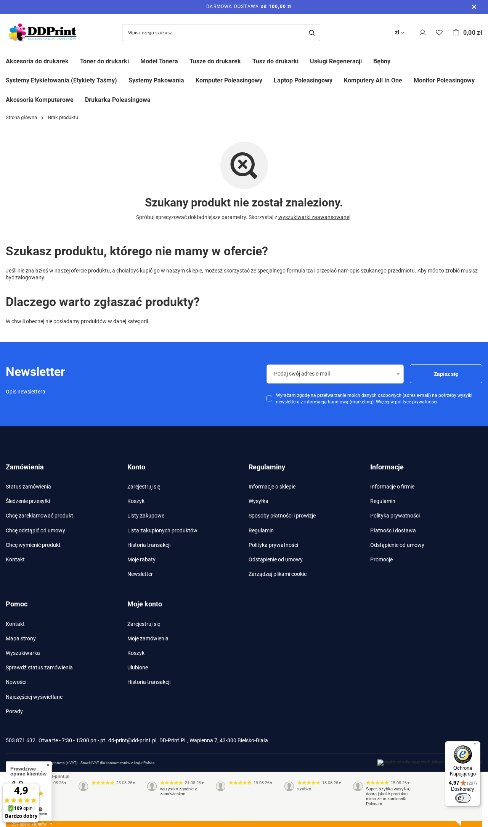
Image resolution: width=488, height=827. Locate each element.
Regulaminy (267, 467)
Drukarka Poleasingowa (118, 99)
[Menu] (475, 745)
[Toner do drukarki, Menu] (134, 60)
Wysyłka (258, 501)
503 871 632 (20, 740)
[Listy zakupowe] (439, 32)
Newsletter (140, 574)
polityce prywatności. (416, 402)
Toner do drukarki (104, 61)
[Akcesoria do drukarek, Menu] (74, 60)
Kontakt (15, 559)
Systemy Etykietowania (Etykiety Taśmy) (61, 80)
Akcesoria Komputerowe (40, 99)
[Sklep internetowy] (429, 762)
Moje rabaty (141, 559)
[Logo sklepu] (44, 32)
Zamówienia (25, 467)
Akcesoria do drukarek (37, 61)
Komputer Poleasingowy (229, 80)
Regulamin (261, 530)
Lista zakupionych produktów (162, 530)
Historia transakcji (148, 545)
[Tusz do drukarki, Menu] (304, 60)
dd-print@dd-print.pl (132, 740)
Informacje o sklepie (272, 487)
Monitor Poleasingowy (444, 80)
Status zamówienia (28, 487)
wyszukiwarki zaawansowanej (314, 217)
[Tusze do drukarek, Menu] (247, 60)
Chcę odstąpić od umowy (35, 530)
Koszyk (135, 501)
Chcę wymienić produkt (33, 545)
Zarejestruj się (143, 487)
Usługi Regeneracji (336, 61)
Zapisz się (446, 374)
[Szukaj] (311, 32)
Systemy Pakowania (156, 80)
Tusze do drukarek (215, 61)
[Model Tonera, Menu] (184, 60)
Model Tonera (159, 61)
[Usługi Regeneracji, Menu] (367, 60)
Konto (136, 467)
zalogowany (29, 277)
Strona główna (21, 117)
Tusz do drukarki (275, 61)
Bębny (381, 61)
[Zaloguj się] (422, 32)
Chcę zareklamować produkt (39, 516)
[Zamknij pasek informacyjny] (474, 6)
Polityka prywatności (273, 545)
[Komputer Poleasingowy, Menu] (268, 80)
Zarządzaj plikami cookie (278, 574)
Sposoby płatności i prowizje (282, 516)
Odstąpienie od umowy (276, 559)
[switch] (462, 798)
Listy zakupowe (145, 516)
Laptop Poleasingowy (303, 80)
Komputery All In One (373, 80)
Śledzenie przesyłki (28, 501)
